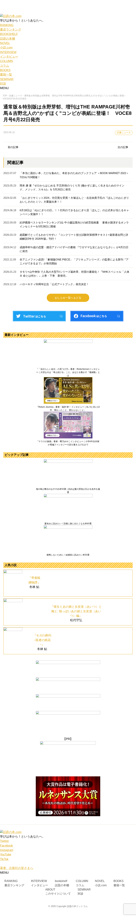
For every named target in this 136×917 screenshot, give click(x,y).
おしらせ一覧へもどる (68, 297)
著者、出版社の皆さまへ (16, 868)
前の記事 (13, 147)
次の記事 (123, 147)
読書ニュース (124, 132)
